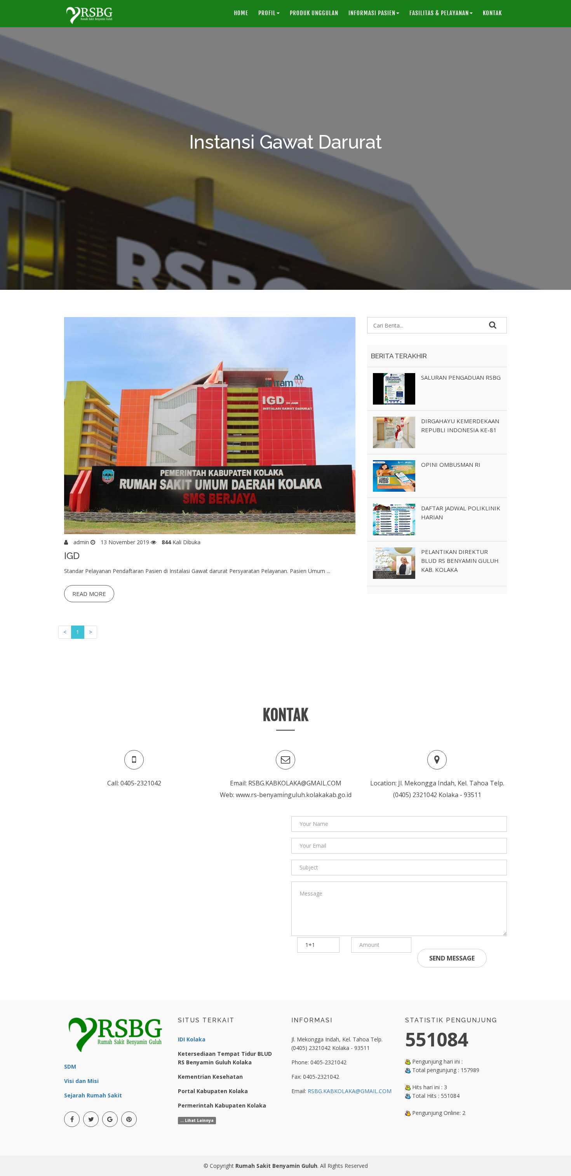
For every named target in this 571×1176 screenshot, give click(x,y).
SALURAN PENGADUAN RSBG (461, 377)
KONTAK (492, 13)
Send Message (452, 958)
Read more (89, 594)
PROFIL (267, 13)
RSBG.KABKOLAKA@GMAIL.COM (350, 1091)
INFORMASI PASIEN (371, 13)
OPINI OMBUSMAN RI (450, 464)
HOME (241, 13)
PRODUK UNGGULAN (314, 13)
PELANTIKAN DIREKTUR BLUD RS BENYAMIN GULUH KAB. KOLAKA (460, 560)
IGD (72, 555)
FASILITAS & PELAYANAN (439, 13)
